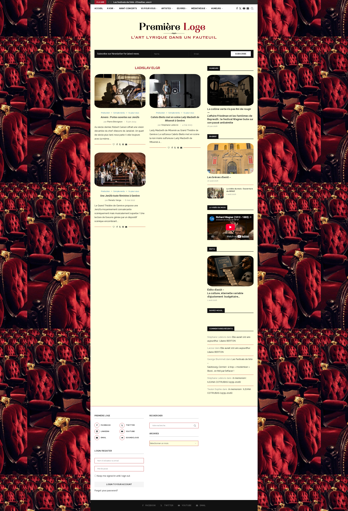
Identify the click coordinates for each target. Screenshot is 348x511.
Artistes (166, 8)
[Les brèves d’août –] (230, 158)
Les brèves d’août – (219, 177)
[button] (108, 2)
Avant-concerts (128, 8)
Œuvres (181, 8)
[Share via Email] (126, 144)
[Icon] (120, 91)
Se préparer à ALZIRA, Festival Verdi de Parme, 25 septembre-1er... (146, 2)
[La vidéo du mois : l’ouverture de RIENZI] (215, 193)
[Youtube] (244, 8)
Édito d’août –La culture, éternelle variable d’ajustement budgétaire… (225, 293)
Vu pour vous (148, 8)
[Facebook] (237, 8)
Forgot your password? (106, 490)
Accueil (98, 8)
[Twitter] (240, 8)
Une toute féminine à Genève (120, 195)
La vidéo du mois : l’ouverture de (239, 190)
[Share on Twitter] (120, 144)
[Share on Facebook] (117, 144)
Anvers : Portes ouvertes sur (120, 117)
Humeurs (216, 8)
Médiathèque (198, 8)
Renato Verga (114, 200)
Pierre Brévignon (114, 122)
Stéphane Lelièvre (169, 125)
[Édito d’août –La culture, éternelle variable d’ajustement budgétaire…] (230, 271)
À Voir (110, 8)
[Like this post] (114, 144)
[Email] (248, 8)
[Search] (252, 8)
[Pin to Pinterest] (123, 144)
